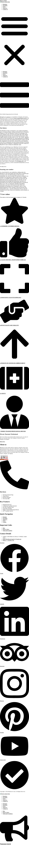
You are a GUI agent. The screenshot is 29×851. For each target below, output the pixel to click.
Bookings (5, 4)
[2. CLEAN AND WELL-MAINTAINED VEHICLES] (14, 257)
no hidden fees (20, 161)
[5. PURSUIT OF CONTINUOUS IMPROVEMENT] (14, 360)
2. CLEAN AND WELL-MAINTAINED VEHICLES (13, 259)
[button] (14, 40)
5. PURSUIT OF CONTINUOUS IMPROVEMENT (12, 363)
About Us (5, 8)
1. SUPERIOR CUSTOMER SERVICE (9, 226)
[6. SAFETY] (14, 390)
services (8, 116)
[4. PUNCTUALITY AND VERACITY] (14, 322)
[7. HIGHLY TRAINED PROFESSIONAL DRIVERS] (14, 428)
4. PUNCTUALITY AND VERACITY (9, 325)
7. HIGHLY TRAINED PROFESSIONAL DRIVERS (13, 431)
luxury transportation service (20, 118)
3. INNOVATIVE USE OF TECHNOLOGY (10, 297)
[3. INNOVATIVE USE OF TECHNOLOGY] (14, 294)
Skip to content (3, 0)
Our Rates (5, 5)
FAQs (4, 6)
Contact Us (5, 9)
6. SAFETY (3, 393)
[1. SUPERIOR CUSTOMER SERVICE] (14, 223)
